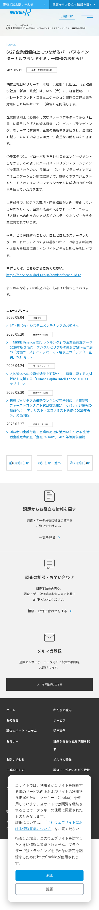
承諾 (49, 875)
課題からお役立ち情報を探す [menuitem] (72, 4)
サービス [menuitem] (59, 720)
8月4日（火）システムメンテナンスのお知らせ (44, 325)
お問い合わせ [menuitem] (15, 759)
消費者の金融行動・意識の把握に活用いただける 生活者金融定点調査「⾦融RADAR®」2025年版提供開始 (50, 434)
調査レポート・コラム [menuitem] (21, 730)
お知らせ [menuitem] (12, 720)
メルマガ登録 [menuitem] (62, 759)
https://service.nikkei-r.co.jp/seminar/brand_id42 (43, 274)
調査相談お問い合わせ (18, 4)
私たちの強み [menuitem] (62, 710)
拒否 (49, 889)
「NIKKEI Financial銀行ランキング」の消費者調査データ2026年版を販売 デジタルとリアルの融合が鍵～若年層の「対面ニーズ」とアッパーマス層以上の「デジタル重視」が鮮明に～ (51, 349)
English (66, 15)
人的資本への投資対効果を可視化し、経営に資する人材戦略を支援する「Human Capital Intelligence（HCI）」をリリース (51, 378)
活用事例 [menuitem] (59, 730)
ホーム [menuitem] (10, 710)
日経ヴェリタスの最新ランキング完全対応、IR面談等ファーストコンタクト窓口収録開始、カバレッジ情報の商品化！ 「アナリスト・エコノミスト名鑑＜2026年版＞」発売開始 (51, 408)
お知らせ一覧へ (49, 462)
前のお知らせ (19, 462)
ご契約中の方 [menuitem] (15, 770)
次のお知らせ (80, 462)
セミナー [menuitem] (12, 741)
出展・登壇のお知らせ (41, 69)
